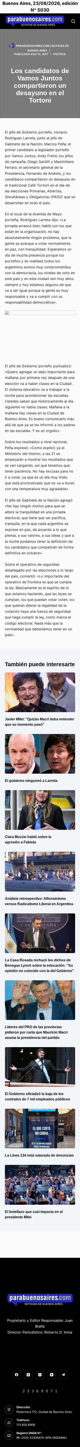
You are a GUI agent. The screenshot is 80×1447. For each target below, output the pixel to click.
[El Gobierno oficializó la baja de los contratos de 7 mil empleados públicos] (40, 1067)
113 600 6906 (25, 1424)
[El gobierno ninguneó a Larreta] (40, 754)
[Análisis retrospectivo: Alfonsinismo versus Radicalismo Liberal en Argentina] (40, 871)
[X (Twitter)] (28, 1375)
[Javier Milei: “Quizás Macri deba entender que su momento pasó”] (40, 692)
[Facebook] (16, 1375)
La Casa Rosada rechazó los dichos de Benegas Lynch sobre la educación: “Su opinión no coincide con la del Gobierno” (39, 965)
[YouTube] (52, 1375)
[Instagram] (40, 1375)
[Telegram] (63, 1375)
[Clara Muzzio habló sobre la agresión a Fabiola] (40, 810)
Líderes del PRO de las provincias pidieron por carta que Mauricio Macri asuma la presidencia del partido (36, 1032)
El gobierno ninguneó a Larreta (31, 781)
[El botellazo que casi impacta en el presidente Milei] (40, 1184)
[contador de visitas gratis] (40, 1390)
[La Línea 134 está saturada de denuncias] (40, 1128)
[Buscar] (73, 21)
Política (59, 54)
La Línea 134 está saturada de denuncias (40, 1155)
